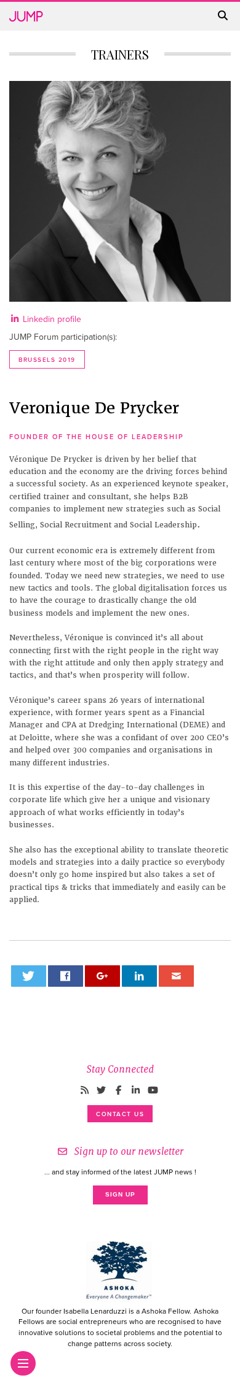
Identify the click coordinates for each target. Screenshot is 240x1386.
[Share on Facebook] (66, 976)
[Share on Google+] (103, 976)
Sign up (120, 1194)
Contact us (120, 1114)
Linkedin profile (50, 319)
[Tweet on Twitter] (29, 976)
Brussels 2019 (47, 360)
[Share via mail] (176, 976)
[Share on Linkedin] (140, 976)
